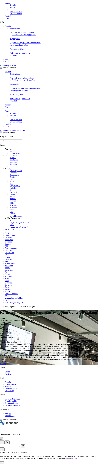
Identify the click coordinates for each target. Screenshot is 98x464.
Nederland (13, 188)
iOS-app (8, 413)
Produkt (8, 26)
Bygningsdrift (25, 42)
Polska (12, 197)
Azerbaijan (14, 160)
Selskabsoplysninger (12, 403)
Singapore (13, 164)
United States (15, 153)
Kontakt (13, 5)
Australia (13, 158)
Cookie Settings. (71, 458)
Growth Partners (16, 14)
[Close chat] (7, 442)
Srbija (12, 203)
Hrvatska (13, 181)
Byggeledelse (23, 31)
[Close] (26, 452)
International (9, 229)
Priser (7, 61)
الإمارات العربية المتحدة (19, 227)
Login (7, 18)
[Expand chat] (2, 442)
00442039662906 (18, 130)
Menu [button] (14, 65)
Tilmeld (3, 65)
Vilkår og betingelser (12, 399)
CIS (11, 166)
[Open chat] (2, 449)
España (12, 177)
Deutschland (14, 175)
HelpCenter (9, 391)
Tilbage (3, 364)
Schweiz (13, 201)
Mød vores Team (16, 12)
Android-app (9, 416)
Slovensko (13, 205)
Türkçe (12, 214)
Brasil (12, 151)
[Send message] (23, 445)
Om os (7, 3)
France (12, 179)
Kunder (8, 59)
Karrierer (13, 7)
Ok (2, 463)
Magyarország (15, 186)
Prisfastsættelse (10, 384)
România (13, 199)
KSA (12, 220)
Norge (12, 190)
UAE (12, 225)
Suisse (12, 209)
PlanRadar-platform (20, 52)
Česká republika (16, 171)
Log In (8, 65)
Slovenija (13, 207)
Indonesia (13, 162)
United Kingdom (16, 216)
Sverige (12, 212)
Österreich (13, 192)
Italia (11, 184)
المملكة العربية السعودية (19, 223)
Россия (12, 194)
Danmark (13, 173)
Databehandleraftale (12, 405)
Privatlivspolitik (11, 401)
